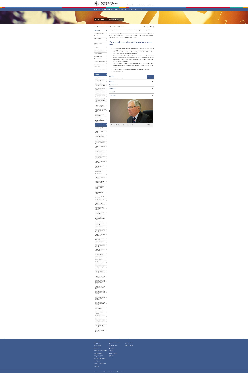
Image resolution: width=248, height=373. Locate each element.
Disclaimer (113, 371)
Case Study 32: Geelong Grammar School (99, 213)
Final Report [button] (101, 9)
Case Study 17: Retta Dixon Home (100, 147)
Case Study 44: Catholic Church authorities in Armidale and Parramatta (99, 263)
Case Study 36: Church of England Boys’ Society (100, 231)
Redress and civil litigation (99, 360)
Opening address (113, 84)
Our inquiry (96, 47)
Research (111, 343)
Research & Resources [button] (111, 9)
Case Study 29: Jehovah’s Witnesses (99, 200)
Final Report (99, 26)
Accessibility (96, 371)
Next (154, 111)
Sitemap (108, 371)
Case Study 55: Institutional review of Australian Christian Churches (100, 317)
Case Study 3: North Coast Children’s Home (100, 89)
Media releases (112, 351)
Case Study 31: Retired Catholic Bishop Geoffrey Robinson (99, 208)
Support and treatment (98, 56)
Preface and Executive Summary (98, 44)
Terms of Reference (97, 38)
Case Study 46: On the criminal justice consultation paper (100, 272)
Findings (111, 81)
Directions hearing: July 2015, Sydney (99, 197)
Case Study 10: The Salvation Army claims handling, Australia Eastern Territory (100, 119)
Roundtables (111, 348)
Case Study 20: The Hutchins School (98, 158)
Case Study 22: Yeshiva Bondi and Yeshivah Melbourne (99, 166)
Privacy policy (102, 371)
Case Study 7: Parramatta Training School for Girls (99, 106)
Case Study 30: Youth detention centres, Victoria (100, 204)
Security (123, 371)
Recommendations (97, 347)
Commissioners (97, 35)
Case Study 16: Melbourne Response (100, 143)
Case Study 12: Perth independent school (99, 128)
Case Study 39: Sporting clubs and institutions (99, 242)
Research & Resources (114, 342)
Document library (131, 4)
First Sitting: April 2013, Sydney (99, 77)
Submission (112, 88)
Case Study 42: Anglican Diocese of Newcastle (99, 254)
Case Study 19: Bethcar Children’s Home (99, 154)
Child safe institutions (98, 53)
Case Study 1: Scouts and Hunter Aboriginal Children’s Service (99, 82)
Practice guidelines (113, 353)
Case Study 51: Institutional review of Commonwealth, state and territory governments (100, 298)
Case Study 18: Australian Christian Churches (100, 151)
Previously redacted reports (137, 9)
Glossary (111, 356)
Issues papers (112, 347)
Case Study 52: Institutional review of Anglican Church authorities (100, 303)
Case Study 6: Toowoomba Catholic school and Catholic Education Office (100, 101)
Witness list (112, 95)
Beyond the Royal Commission (99, 61)
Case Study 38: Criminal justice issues (99, 239)
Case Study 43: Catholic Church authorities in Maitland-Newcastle (99, 258)
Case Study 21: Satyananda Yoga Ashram (100, 162)
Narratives (127, 343)
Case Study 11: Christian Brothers (99, 125)
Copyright (118, 371)
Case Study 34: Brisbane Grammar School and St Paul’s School (99, 223)
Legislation (111, 355)
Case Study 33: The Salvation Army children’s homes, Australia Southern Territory (100, 217)
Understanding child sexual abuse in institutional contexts (99, 50)
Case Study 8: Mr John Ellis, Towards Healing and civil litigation (100, 110)
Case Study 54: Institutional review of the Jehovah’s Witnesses (100, 312)
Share (143, 26)
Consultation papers (113, 345)
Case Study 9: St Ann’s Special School (99, 115)
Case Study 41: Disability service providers (99, 250)
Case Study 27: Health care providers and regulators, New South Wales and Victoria (100, 187)
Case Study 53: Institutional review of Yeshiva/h (100, 308)
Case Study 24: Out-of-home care (100, 174)
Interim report (96, 71)
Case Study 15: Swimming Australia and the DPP (100, 139)
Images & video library (140, 4)
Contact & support (150, 4)
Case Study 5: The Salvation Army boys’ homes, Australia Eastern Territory (100, 97)
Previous (109, 111)
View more (150, 76)
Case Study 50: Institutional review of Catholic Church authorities (100, 292)
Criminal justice (97, 66)
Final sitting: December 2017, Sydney (99, 331)
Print (150, 26)
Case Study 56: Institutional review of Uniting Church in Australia (100, 322)
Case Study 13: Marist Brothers (99, 132)
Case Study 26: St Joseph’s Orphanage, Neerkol (100, 182)
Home (95, 9)
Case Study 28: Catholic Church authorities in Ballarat (99, 192)
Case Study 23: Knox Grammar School (99, 171)
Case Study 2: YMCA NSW (100, 85)
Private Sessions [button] (123, 9)
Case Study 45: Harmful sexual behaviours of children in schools (99, 268)
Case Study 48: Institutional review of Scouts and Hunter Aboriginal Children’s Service (100, 282)
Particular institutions (98, 58)
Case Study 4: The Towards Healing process (100, 92)
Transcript (112, 91)
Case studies (106, 26)
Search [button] (152, 9)
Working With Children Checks (100, 69)
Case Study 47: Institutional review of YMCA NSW (100, 277)
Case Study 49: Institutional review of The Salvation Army (100, 287)
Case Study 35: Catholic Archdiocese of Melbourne (100, 227)
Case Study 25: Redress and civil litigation (100, 178)
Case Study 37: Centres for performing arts (100, 235)
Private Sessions (129, 342)
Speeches (111, 350)
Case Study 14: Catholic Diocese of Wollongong (99, 136)
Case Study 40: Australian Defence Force (100, 246)
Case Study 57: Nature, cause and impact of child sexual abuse (99, 326)
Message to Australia (129, 345)
